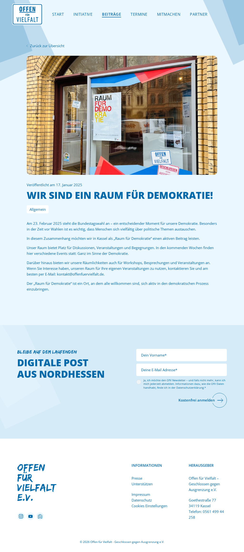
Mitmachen (169, 14)
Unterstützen (142, 484)
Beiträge (111, 14)
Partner (199, 14)
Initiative (82, 14)
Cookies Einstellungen (149, 505)
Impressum (141, 494)
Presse (137, 478)
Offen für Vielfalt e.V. (36, 482)
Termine (139, 14)
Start (58, 14)
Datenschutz (142, 500)
